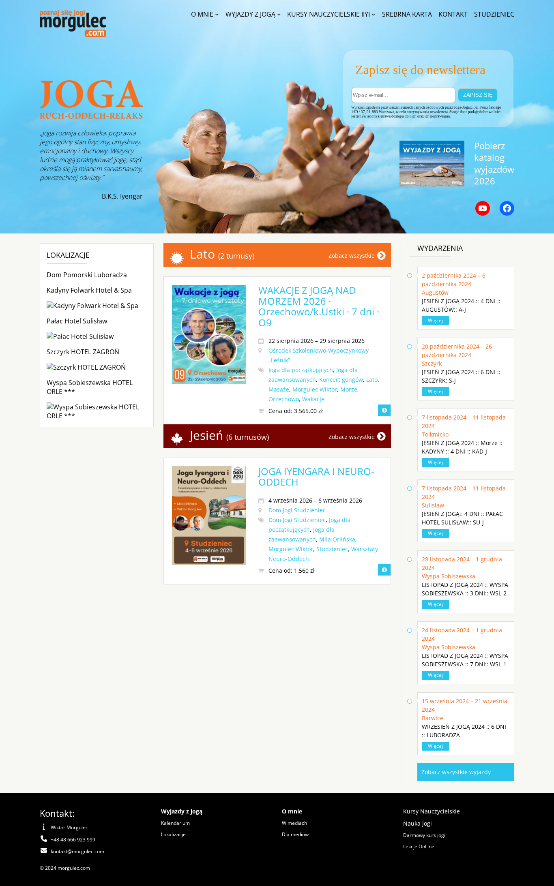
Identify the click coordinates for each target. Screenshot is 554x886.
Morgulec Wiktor (314, 389)
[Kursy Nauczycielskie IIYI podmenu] (373, 14)
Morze (348, 389)
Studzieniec (332, 549)
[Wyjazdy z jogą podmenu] (279, 14)
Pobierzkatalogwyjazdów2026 (494, 163)
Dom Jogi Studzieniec (297, 510)
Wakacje (313, 399)
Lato (372, 379)
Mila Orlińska (337, 539)
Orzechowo (283, 399)
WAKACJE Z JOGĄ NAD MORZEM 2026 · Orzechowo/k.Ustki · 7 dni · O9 (318, 306)
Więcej (435, 320)
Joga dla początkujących (300, 370)
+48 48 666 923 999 (73, 839)
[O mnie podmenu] (217, 14)
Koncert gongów (341, 379)
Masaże (278, 389)
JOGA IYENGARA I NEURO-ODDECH (316, 476)
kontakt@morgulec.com (77, 851)
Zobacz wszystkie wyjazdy (456, 772)
